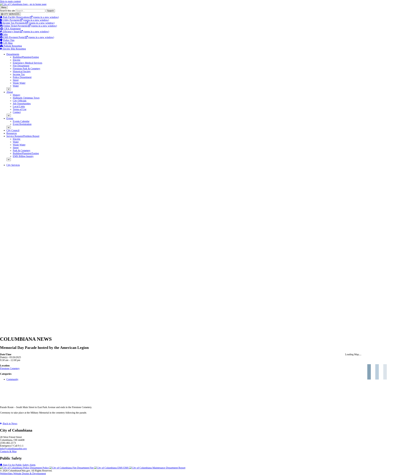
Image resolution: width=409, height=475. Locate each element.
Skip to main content (10, 1)
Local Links (19, 106)
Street (16, 80)
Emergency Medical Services (27, 62)
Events (9, 118)
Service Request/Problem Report (22, 136)
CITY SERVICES (11, 14)
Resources (11, 133)
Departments (12, 54)
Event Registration (22, 124)
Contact (17, 112)
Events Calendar (21, 121)
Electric (16, 60)
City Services (13, 165)
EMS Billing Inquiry (23, 156)
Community (12, 379)
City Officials (19, 100)
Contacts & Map (8, 451)
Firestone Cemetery (10, 368)
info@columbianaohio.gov (13, 448)
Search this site (7, 10)
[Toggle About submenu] (8, 115)
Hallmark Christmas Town (26, 97)
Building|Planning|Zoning (26, 57)
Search (50, 11)
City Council (12, 130)
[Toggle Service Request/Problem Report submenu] (8, 159)
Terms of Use (19, 109)
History (16, 95)
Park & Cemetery (21, 150)
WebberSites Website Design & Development (23, 473)
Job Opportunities (22, 103)
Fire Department (21, 65)
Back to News (9, 423)
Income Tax (19, 74)
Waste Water (19, 83)
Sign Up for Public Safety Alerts (18, 465)
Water (16, 85)
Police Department (22, 77)
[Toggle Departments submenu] (8, 89)
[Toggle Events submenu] (8, 127)
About (9, 92)
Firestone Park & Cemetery (26, 68)
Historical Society (22, 71)
